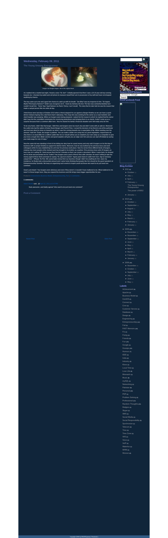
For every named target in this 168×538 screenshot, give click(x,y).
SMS (124, 414)
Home (69, 239)
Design (125, 315)
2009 (127, 229)
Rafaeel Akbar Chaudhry (127, 102)
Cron (124, 305)
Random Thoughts (130, 404)
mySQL (125, 381)
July (129, 176)
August (130, 208)
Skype (125, 410)
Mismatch (126, 374)
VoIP (124, 443)
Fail (124, 325)
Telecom (126, 427)
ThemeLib (94, 536)
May (129, 215)
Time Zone (127, 433)
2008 (127, 262)
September (132, 205)
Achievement (35, 176)
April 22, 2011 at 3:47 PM (49, 184)
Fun (67, 176)
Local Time (127, 368)
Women (125, 453)
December (132, 232)
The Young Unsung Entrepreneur (41, 65)
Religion (126, 407)
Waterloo (126, 446)
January (131, 195)
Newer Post (30, 239)
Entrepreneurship (59, 176)
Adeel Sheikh (28, 184)
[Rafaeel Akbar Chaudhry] (128, 162)
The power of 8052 (135, 190)
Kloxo (125, 364)
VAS (124, 437)
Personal (126, 391)
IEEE (124, 355)
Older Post (108, 239)
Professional (127, 401)
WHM (125, 450)
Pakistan (126, 387)
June (129, 242)
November (132, 235)
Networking (127, 384)
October (131, 172)
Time (124, 430)
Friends (125, 338)
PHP (124, 394)
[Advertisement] (54, 235)
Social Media (128, 417)
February (131, 182)
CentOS (126, 299)
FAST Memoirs (128, 328)
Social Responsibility (131, 420)
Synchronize (127, 423)
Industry (126, 361)
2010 (127, 199)
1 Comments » (75, 176)
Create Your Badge (126, 164)
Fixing (125, 335)
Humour (126, 351)
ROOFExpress (38, 5)
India (124, 358)
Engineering (127, 319)
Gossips (126, 348)
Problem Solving (129, 397)
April (129, 179)
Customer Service (130, 309)
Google (125, 345)
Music (125, 378)
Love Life (126, 371)
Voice (124, 440)
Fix (123, 332)
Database (126, 312)
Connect (126, 302)
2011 (127, 169)
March (130, 218)
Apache (125, 292)
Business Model (46, 176)
